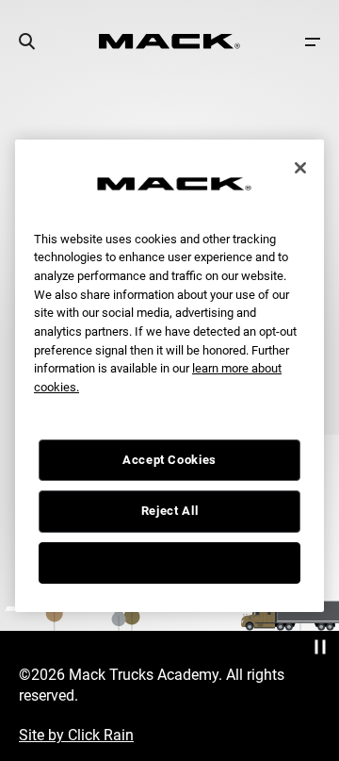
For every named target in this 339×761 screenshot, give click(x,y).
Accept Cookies (169, 460)
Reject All (170, 511)
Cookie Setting (169, 562)
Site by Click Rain (76, 735)
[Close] (300, 168)
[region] (169, 376)
